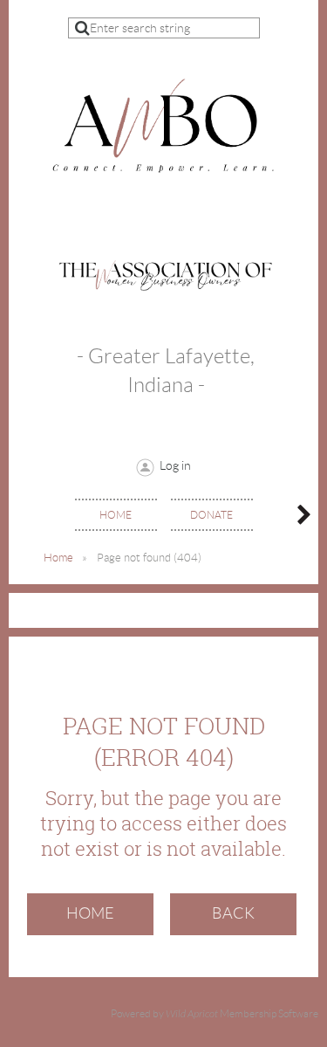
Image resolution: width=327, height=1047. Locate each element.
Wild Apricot (192, 1014)
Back (233, 913)
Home (58, 557)
